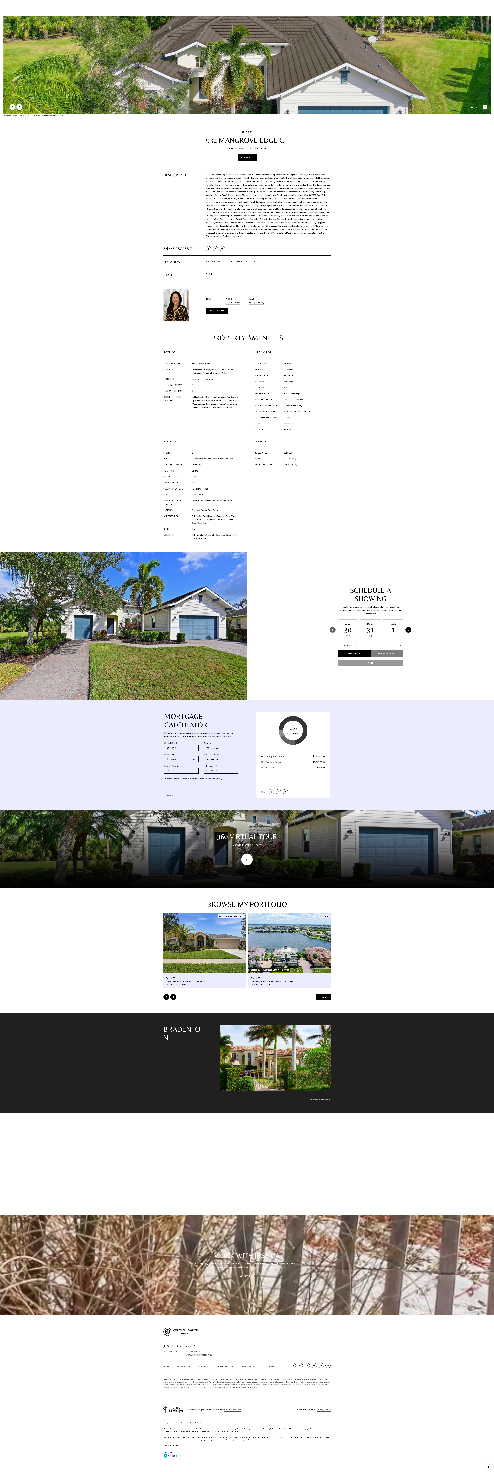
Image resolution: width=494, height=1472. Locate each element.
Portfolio (203, 1366)
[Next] (408, 630)
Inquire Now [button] (247, 157)
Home (166, 1366)
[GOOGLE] (314, 1365)
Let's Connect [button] (247, 1276)
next (19, 107)
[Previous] (333, 630)
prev (12, 107)
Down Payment (171, 754)
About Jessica (184, 1366)
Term (206, 743)
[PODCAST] (328, 1365)
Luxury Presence (232, 1409)
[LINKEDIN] (300, 1365)
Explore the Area (321, 1099)
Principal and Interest (276, 756)
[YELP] (321, 1365)
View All (323, 997)
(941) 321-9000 (233, 302)
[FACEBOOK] (293, 1365)
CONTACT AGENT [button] (217, 311)
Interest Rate (170, 766)
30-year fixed (212, 747)
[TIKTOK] (307, 1365)
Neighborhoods (225, 1366)
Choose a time (350, 645)
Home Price (169, 743)
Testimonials (247, 1366)
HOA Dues (208, 766)
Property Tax (209, 754)
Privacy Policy (324, 1409)
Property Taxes (273, 762)
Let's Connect (269, 1366)
